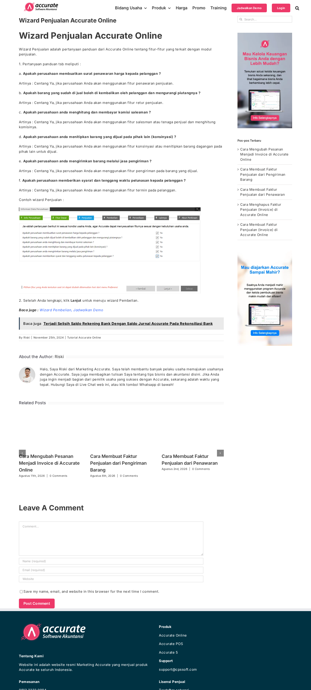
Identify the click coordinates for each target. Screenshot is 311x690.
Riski (26, 337)
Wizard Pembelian (55, 310)
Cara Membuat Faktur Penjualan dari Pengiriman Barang (118, 463)
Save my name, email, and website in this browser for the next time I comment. (91, 591)
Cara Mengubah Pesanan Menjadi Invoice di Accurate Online (49, 463)
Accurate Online (173, 635)
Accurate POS (171, 644)
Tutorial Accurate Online (84, 337)
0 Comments (58, 475)
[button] (297, 8)
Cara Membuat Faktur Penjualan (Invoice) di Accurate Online (259, 229)
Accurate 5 (168, 652)
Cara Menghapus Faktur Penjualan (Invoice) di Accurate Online (260, 209)
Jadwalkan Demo (88, 310)
